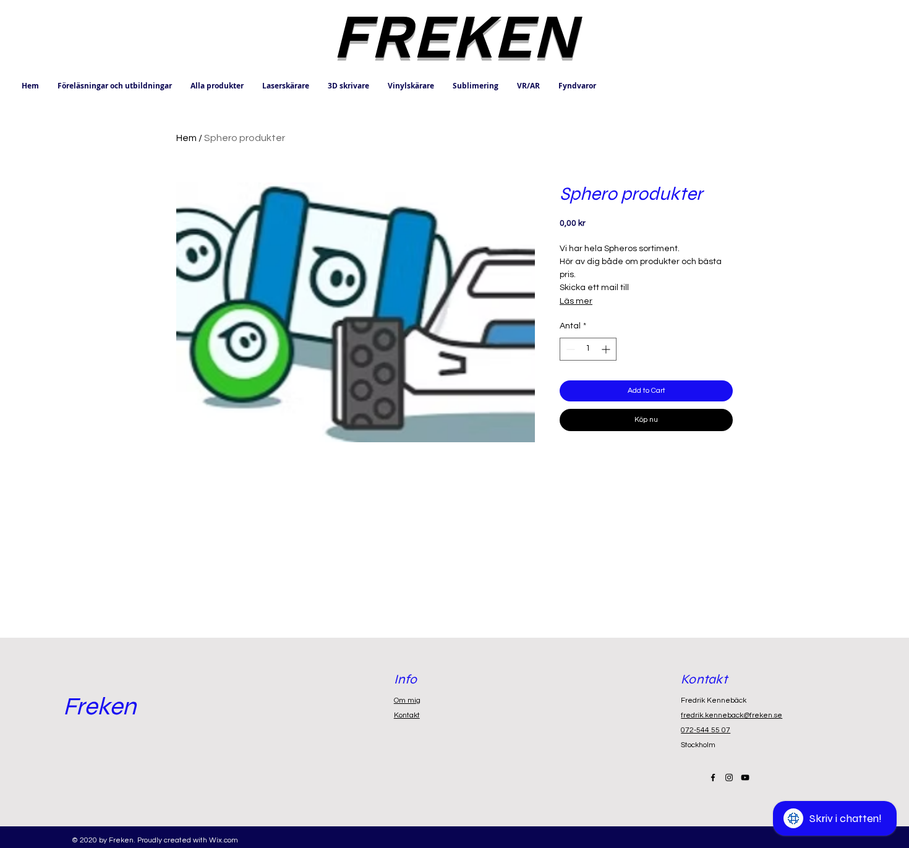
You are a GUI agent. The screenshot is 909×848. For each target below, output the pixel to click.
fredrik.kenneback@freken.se (731, 715)
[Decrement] (569, 349)
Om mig (407, 700)
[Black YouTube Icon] (745, 777)
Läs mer (576, 301)
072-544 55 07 (705, 730)
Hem (186, 138)
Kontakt (407, 715)
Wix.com (223, 840)
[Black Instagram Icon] (729, 777)
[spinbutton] (588, 349)
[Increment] (607, 349)
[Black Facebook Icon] (713, 777)
